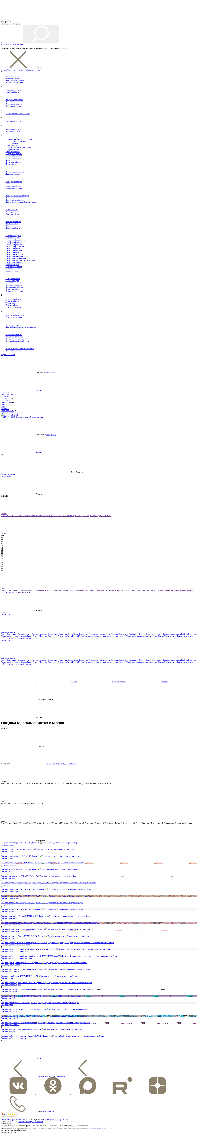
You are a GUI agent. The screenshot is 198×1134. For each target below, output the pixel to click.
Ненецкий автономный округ (17, 196)
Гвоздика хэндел (7, 858)
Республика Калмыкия (14, 248)
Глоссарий (5, 405)
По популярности (53, 764)
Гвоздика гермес (7, 871)
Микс (72, 590)
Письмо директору (50, 1120)
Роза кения (11, 634)
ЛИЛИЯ (9, 44)
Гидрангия (63, 634)
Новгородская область (14, 200)
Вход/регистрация (23, 417)
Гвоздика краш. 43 (8, 998)
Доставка (5, 400)
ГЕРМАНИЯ (15, 516)
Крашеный (56, 590)
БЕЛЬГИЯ (5, 516)
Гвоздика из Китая (136, 634)
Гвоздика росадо (7, 878)
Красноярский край (13, 158)
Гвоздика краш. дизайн (10, 1018)
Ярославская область (14, 351)
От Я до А (73, 764)
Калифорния (51, 372)
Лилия (29, 636)
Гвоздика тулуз (7, 978)
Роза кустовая (18, 44)
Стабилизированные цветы (106, 636)
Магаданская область (14, 182)
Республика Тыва (12, 265)
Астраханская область (14, 82)
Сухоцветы (121, 636)
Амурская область (13, 78)
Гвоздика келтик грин (9, 918)
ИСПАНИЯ (34, 516)
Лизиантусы (84, 634)
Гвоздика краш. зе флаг (10, 971)
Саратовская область (14, 283)
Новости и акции (8, 394)
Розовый (118, 590)
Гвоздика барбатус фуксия (11, 985)
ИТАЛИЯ (43, 516)
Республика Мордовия (14, 256)
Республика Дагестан (14, 244)
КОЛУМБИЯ (65, 516)
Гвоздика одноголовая (172, 634)
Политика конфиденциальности (13, 1120)
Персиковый (90, 590)
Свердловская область (14, 287)
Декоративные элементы (11, 636)
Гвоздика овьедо (7, 845)
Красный (48, 590)
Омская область (12, 210)
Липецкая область (13, 174)
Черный (190, 590)
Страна (4, 514)
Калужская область (13, 143)
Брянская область (12, 92)
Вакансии (5, 409)
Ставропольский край (14, 291)
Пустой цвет (110, 590)
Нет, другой (16, 24)
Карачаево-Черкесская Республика (19, 147)
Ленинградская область (15, 172)
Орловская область (13, 214)
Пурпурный (100, 590)
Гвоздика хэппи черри (9, 898)
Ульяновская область (14, 317)
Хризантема (169, 636)
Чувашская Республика (15, 339)
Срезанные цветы (8, 632)
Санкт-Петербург (14, 70)
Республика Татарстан (14, 263)
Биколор (9, 590)
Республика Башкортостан (16, 240)
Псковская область (13, 228)
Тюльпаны (130, 636)
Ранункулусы (89, 636)
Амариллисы (105, 634)
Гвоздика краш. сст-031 (10, 991)
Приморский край (13, 226)
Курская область (12, 164)
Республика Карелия (14, 250)
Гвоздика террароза (8, 865)
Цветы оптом (6, 614)
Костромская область (14, 154)
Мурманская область (14, 188)
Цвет (3, 588)
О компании (6, 398)
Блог (3, 407)
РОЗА (3, 44)
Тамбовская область (13, 299)
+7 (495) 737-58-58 (8, 355)
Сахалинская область (14, 285)
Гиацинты (192, 634)
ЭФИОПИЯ (106, 516)
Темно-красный (157, 590)
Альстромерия (94, 634)
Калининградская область (16, 141)
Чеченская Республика (14, 337)
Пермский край (12, 224)
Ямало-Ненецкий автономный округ (20, 349)
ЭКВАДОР (97, 516)
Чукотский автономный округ (17, 341)
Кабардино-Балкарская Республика (19, 139)
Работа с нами (6, 402)
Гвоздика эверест (7, 905)
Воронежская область (14, 106)
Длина (3, 533)
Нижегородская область (15, 198)
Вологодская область (14, 104)
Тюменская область (13, 307)
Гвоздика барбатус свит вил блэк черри (16, 958)
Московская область (13, 186)
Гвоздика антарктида (9, 938)
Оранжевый (80, 590)
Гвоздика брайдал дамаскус (11, 925)
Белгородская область (14, 90)
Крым (8, 160)
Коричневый (39, 590)
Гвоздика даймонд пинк (10, 965)
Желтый (23, 590)
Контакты (5, 396)
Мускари (35, 636)
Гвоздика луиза (7, 1005)
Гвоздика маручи (7, 911)
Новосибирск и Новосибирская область (21, 202)
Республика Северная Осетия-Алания (20, 261)
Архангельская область (15, 80)
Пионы (75, 636)
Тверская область (12, 301)
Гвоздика (123, 634)
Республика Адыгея (13, 236)
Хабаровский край (13, 325)
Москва (4, 70)
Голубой (16, 590)
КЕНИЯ (50, 516)
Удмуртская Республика (15, 315)
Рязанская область (12, 271)
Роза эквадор (53, 634)
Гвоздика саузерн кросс (10, 931)
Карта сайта (63, 1120)
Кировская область (13, 152)
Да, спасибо (6, 24)
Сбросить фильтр (8, 592)
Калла (76, 634)
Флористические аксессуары (146, 636)
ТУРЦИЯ (89, 516)
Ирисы (70, 634)
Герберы (184, 634)
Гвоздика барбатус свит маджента (14, 1038)
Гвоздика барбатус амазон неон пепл (15, 945)
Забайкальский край (13, 122)
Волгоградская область (14, 102)
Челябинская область (14, 335)
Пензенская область (13, 222)
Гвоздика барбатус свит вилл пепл (14, 951)
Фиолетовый (181, 590)
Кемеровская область (14, 150)
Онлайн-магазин (36, 417)
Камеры (39, 390)
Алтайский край (12, 76)
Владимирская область (14, 100)
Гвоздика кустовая (153, 634)
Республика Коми (12, 252)
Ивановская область (13, 129)
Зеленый (30, 590)
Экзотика (27, 638)
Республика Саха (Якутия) (16, 258)
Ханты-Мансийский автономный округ (21, 327)
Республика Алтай (13, 238)
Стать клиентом (7, 411)
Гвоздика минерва (8, 1031)
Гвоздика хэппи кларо (9, 891)
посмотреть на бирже (71, 843)
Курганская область (13, 162)
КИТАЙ (57, 516)
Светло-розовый (129, 590)
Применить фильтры (23, 592)
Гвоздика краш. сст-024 (10, 1025)
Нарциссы (43, 636)
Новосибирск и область (30, 70)
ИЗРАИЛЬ (24, 516)
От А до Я (64, 764)
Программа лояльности (10, 413)
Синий (139, 590)
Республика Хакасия (14, 267)
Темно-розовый (170, 590)
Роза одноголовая (39, 634)
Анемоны (115, 634)
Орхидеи (51, 636)
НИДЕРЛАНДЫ (78, 516)
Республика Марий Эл (14, 254)
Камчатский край (12, 145)
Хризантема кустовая (184, 636)
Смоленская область (13, 289)
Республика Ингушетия (15, 246)
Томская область (12, 303)
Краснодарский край (14, 156)
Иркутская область (13, 131)
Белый (3, 590)
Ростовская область (13, 269)
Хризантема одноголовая (13, 638)
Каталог (4, 392)
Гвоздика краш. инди (9, 1011)
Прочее (81, 636)
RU (2, 454)
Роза (3, 634)
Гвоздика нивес (7, 852)
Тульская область (12, 305)
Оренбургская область (14, 212)
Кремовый (65, 590)
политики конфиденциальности (98, 1128)
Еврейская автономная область (18, 114)
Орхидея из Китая (65, 636)
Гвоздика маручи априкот (11, 885)
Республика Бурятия (13, 242)
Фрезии (161, 636)
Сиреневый (146, 590)
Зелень (23, 636)
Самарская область (13, 279)
